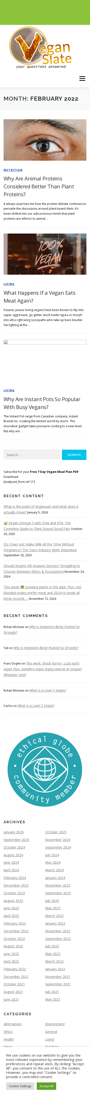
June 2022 (11, 953)
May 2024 (52, 862)
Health (9, 1039)
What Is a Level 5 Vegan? (47, 690)
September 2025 (16, 839)
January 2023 (55, 923)
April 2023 (11, 915)
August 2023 (13, 900)
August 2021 (13, 991)
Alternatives (13, 1024)
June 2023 (11, 908)
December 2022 (16, 931)
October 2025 (55, 832)
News (8, 1046)
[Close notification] (82, 12)
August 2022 (13, 946)
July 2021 (52, 991)
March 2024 (54, 870)
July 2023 (52, 900)
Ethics (8, 1031)
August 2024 (13, 855)
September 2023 (58, 893)
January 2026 (14, 832)
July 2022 (52, 946)
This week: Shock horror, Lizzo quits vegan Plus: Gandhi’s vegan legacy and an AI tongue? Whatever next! (43, 669)
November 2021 (57, 976)
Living (9, 284)
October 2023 (14, 893)
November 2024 (57, 839)
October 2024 (14, 847)
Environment (55, 1024)
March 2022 (54, 961)
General (51, 1031)
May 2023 (52, 908)
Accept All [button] (46, 1086)
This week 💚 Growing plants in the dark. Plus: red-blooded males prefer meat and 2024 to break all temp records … (43, 593)
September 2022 (58, 938)
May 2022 (52, 953)
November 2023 (57, 885)
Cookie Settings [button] (20, 1086)
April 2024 (11, 870)
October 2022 (14, 938)
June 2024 (11, 862)
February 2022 (15, 969)
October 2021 (14, 984)
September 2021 (58, 984)
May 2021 (52, 999)
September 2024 (58, 847)
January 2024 (55, 877)
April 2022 (11, 961)
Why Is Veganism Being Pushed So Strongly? (45, 647)
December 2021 (16, 976)
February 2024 (15, 877)
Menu (82, 78)
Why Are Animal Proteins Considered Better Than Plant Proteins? (39, 186)
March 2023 (54, 915)
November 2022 (57, 931)
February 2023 (15, 923)
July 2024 (52, 855)
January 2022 (55, 969)
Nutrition (13, 170)
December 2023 (16, 885)
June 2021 (11, 999)
